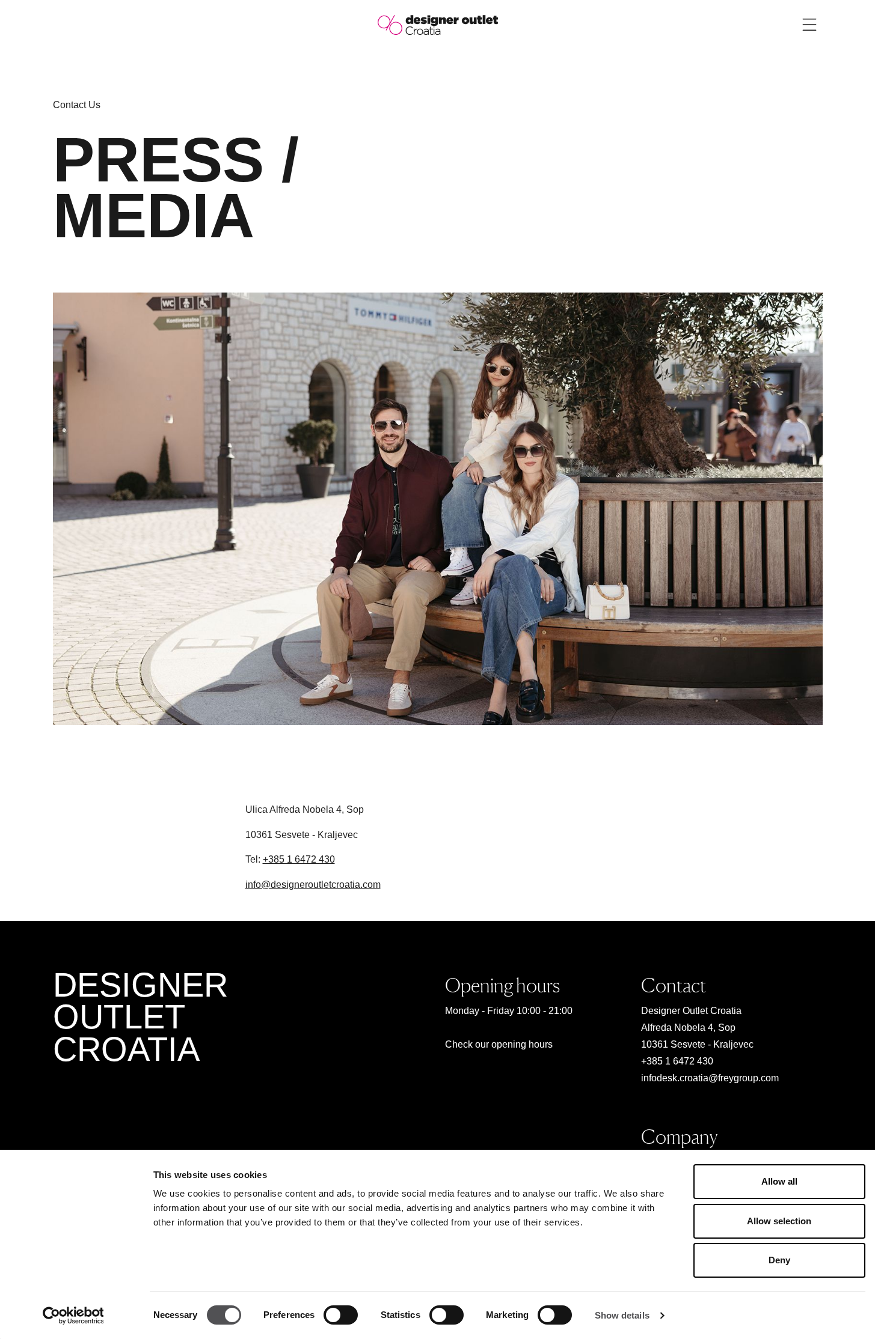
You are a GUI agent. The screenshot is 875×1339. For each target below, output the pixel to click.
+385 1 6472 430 (299, 859)
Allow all (779, 1181)
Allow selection (779, 1221)
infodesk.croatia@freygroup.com (710, 1078)
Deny (779, 1260)
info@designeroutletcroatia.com (313, 884)
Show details (622, 1315)
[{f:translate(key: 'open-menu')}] (809, 24)
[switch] (341, 1315)
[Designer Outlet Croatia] (438, 24)
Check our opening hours (499, 1044)
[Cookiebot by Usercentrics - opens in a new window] (73, 1316)
